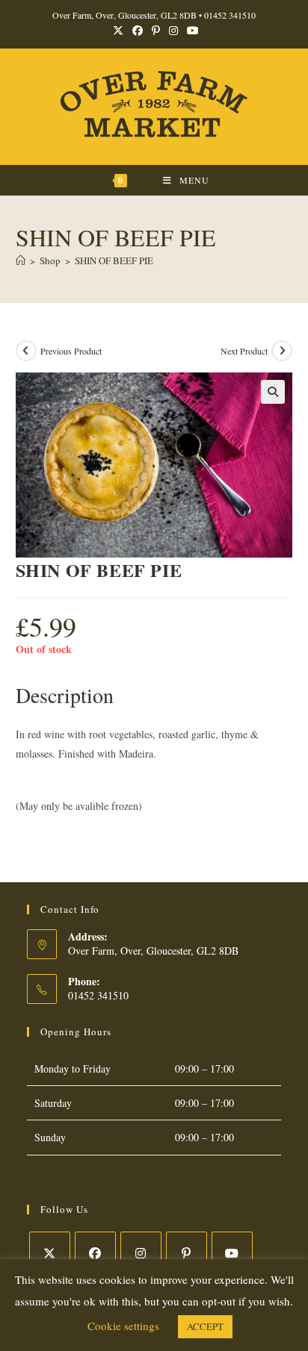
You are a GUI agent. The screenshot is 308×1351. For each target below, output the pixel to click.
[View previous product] (26, 350)
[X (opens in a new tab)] (118, 30)
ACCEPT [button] (205, 1326)
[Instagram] (140, 1252)
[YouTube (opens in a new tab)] (190, 30)
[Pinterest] (186, 1252)
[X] (49, 1252)
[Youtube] (232, 1252)
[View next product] (281, 350)
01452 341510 (230, 15)
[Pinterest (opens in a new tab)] (155, 30)
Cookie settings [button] (123, 1325)
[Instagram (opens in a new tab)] (173, 30)
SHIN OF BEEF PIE (114, 260)
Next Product (244, 351)
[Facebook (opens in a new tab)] (137, 30)
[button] (273, 392)
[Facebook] (95, 1252)
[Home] (20, 260)
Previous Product (71, 351)
